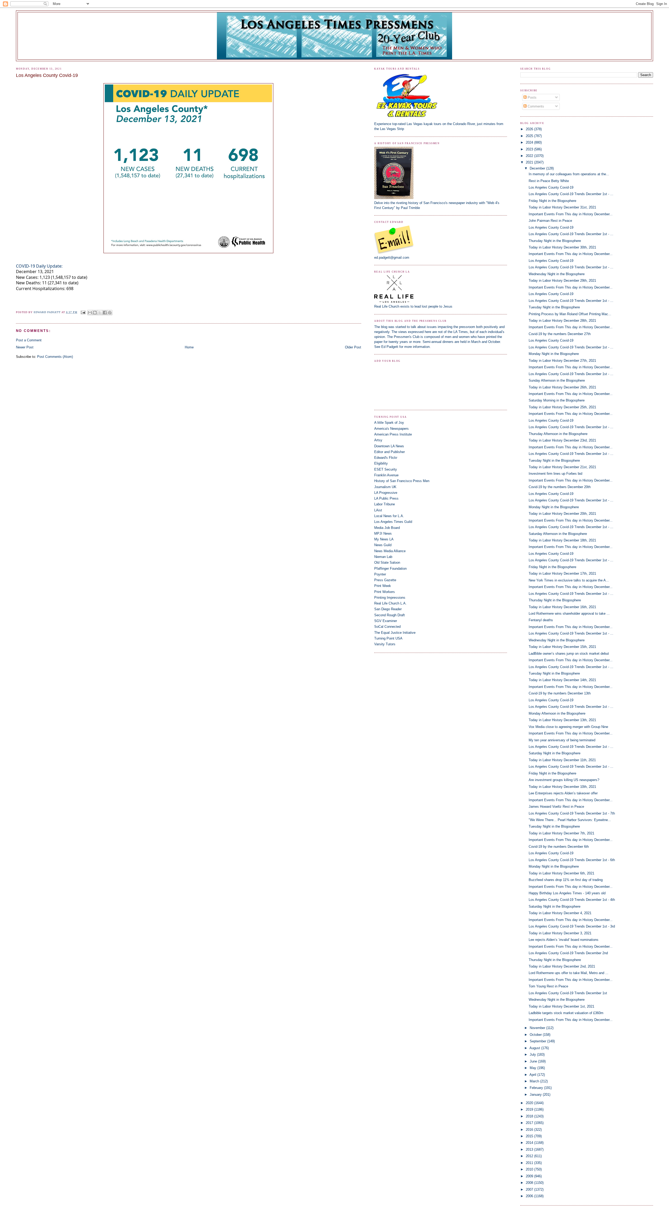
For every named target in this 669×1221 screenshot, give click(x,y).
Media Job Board (387, 528)
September (538, 1041)
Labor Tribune (384, 504)
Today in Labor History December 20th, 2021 (562, 514)
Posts (532, 97)
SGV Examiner (385, 621)
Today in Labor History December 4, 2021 (560, 913)
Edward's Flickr (385, 458)
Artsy (378, 440)
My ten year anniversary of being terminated (562, 740)
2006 (530, 1196)
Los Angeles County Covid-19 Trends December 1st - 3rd (572, 926)
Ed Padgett (389, 347)
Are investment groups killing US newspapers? (564, 780)
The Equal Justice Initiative (395, 633)
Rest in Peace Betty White (549, 181)
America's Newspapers (391, 429)
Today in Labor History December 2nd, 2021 (562, 966)
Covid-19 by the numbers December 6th (559, 847)
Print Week (382, 586)
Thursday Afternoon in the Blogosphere (558, 434)
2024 (530, 142)
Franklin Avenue (386, 475)
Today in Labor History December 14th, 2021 (562, 680)
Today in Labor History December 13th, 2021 (562, 720)
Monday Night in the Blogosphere (554, 354)
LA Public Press (386, 498)
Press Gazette (385, 580)
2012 (530, 1156)
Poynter (380, 574)
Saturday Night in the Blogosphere (554, 753)
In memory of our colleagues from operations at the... (569, 174)
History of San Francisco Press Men (401, 481)
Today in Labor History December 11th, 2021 (562, 760)
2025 (530, 136)
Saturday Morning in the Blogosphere (557, 400)
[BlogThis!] (94, 312)
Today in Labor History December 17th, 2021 (562, 573)
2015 (530, 1136)
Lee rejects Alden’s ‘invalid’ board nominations (563, 940)
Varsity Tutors (384, 644)
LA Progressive (385, 493)
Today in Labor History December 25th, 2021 (562, 407)
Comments (535, 106)
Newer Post (24, 347)
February (537, 1088)
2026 (530, 129)
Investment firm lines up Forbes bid (555, 474)
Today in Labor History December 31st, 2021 (562, 207)
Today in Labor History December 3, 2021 (560, 933)
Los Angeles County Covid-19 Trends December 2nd (568, 953)
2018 (530, 1116)
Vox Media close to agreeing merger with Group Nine (568, 727)
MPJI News (383, 533)
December (538, 168)
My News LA (384, 539)
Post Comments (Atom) (55, 357)
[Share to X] (99, 312)
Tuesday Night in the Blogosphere (554, 307)
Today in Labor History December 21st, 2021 (562, 467)
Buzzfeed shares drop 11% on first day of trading (566, 880)
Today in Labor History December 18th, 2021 (562, 540)
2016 (530, 1130)
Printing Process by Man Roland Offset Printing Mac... (570, 314)
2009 (530, 1176)
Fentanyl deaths (541, 620)
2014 (530, 1143)
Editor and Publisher (389, 452)
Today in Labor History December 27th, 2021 (562, 361)
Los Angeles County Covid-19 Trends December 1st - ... (571, 194)
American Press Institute (393, 434)
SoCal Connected (387, 627)
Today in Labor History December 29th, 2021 (562, 280)
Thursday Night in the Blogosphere (555, 241)
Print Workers (384, 592)
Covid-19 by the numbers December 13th (560, 693)
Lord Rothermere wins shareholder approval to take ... (569, 613)
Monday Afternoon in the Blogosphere (557, 713)
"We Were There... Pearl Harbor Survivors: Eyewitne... (570, 820)
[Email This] (90, 312)
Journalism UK (385, 487)
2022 (530, 156)
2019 (530, 1109)
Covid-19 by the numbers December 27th (560, 334)
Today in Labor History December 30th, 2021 (562, 247)
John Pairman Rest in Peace (550, 221)
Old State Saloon (387, 562)
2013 (530, 1149)
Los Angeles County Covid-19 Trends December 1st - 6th (572, 860)
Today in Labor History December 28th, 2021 (562, 321)
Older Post (353, 347)
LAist (378, 510)
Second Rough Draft (389, 615)
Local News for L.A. (389, 516)
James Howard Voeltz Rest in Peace (556, 807)
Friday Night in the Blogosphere (552, 201)
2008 (530, 1183)
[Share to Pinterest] (109, 312)
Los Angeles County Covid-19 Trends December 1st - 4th (572, 900)
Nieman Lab (383, 557)
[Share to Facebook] (104, 312)
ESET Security (385, 469)
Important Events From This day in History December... (571, 214)
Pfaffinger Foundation (390, 568)
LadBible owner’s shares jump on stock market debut (569, 653)
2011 (530, 1163)
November (538, 1028)
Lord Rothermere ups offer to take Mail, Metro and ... (568, 973)
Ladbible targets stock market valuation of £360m (566, 1013)
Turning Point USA (388, 638)
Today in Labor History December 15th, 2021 (562, 647)
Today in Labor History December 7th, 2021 (561, 833)
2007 (530, 1189)
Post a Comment (29, 340)
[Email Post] (83, 312)
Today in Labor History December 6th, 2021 (561, 873)
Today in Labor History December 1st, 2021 (561, 1006)
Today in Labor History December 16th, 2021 (562, 607)
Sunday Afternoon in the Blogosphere (557, 380)
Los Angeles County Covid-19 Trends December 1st (568, 993)
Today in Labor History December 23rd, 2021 (562, 440)
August (535, 1048)
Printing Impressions (389, 598)
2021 (530, 162)
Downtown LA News (389, 446)
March (535, 1081)
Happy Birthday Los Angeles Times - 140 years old (567, 893)
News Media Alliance (390, 551)
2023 (530, 149)
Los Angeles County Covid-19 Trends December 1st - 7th (572, 813)
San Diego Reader (388, 609)
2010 (530, 1169)
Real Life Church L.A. (390, 603)
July (533, 1054)
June (534, 1061)
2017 (530, 1123)
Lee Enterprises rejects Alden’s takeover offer (563, 793)
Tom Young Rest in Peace (548, 986)
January (536, 1094)
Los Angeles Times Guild (393, 522)
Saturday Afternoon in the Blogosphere (558, 534)
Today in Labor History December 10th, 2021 (562, 787)
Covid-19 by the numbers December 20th (560, 487)
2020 (530, 1103)
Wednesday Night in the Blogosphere (557, 274)
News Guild (382, 545)
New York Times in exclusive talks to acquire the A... (569, 580)
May (533, 1068)
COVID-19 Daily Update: (39, 266)
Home (189, 347)
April (533, 1075)
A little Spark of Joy (389, 423)
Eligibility (381, 463)
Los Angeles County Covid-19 (551, 187)
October (536, 1035)
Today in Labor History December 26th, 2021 (562, 387)
